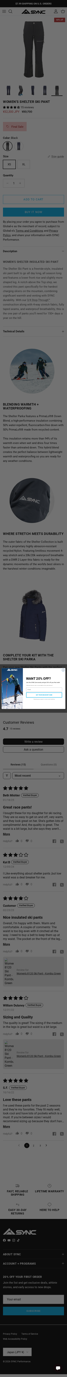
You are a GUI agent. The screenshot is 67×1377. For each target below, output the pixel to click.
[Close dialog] (63, 670)
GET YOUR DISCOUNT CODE (44, 695)
